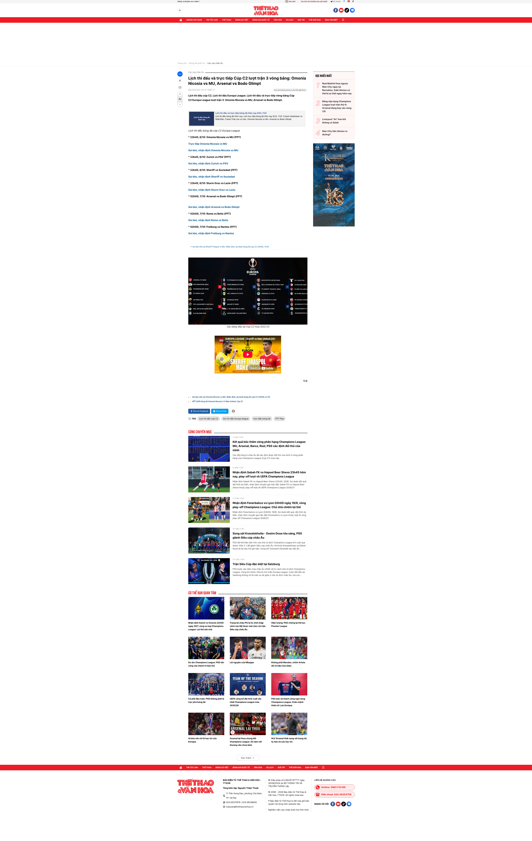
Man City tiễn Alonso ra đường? (334, 133)
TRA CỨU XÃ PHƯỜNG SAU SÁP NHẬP (314, 1)
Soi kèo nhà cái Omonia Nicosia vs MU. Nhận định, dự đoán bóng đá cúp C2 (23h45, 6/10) (231, 397)
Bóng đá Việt (241, 20)
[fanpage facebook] (335, 10)
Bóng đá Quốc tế (197, 63)
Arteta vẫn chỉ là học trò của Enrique (202, 740)
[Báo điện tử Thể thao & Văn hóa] (266, 10)
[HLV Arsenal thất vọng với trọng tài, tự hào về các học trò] (289, 724)
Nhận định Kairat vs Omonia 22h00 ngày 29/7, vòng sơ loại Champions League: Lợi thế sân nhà (206, 626)
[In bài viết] (180, 87)
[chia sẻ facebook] (180, 80)
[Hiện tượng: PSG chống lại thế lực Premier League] (289, 608)
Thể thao (226, 20)
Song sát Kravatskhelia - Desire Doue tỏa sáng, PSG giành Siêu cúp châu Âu (267, 535)
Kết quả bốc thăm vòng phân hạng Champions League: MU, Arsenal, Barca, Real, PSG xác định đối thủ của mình (269, 446)
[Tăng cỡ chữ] (180, 94)
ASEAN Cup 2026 (194, 20)
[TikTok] (354, 1)
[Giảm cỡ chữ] (180, 104)
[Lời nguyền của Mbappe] (248, 648)
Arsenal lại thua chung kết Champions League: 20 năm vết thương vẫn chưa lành (246, 741)
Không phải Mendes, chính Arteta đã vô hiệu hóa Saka (288, 664)
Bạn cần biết (331, 20)
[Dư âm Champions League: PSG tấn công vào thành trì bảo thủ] (206, 648)
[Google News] (290, 91)
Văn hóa (278, 20)
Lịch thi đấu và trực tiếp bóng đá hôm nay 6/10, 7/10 (240, 113)
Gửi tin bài (337, 1)
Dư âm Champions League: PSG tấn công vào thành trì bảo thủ (206, 664)
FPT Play (279, 418)
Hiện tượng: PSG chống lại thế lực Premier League (288, 624)
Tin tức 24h (212, 20)
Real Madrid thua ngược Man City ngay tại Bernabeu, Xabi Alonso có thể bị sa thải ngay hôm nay (337, 88)
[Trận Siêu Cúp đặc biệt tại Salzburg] (209, 571)
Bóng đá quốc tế (260, 20)
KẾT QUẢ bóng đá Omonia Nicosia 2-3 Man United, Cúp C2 (217, 401)
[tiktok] (346, 10)
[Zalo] (352, 10)
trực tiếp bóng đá (261, 418)
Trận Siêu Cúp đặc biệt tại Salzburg (256, 564)
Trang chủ (181, 63)
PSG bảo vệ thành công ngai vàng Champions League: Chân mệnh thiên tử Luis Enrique (288, 702)
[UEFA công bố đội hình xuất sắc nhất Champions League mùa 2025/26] (248, 684)
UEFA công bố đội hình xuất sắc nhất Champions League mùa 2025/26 (246, 702)
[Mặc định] (180, 99)
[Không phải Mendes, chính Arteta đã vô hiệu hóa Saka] (289, 648)
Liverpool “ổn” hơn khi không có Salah (334, 121)
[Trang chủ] (180, 20)
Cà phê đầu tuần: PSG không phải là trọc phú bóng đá (206, 700)
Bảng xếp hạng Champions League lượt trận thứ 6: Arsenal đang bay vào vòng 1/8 (336, 106)
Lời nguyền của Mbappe (242, 662)
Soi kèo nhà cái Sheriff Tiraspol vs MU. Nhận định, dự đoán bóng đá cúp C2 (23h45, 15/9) (230, 247)
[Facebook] (344, 1)
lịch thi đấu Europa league (236, 418)
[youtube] (341, 10)
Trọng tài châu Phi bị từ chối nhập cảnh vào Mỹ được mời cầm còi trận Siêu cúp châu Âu (248, 626)
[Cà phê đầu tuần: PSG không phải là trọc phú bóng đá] (206, 684)
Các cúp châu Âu (215, 63)
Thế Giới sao (315, 20)
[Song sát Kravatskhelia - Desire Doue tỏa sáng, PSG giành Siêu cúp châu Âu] (209, 540)
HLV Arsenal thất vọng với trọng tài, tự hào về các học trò (289, 740)
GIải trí (301, 20)
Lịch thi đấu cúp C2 (208, 418)
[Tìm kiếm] (179, 10)
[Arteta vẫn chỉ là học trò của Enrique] (206, 724)
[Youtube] (349, 1)
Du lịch (289, 20)
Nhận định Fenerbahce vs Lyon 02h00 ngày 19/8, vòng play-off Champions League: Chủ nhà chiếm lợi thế (269, 505)
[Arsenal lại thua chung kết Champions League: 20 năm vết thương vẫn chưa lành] (248, 724)
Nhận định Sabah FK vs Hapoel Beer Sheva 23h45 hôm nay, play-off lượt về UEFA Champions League (269, 474)
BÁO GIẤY (292, 1)
